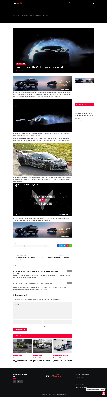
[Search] (93, 3)
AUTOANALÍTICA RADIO (80, 3)
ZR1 (47, 246)
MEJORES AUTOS (49, 3)
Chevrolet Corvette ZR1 (18, 246)
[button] (68, 336)
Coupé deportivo (28, 246)
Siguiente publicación (63, 255)
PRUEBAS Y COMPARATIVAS (37, 3)
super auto (42, 246)
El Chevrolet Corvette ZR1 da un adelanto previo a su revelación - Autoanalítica (35, 271)
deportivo (36, 246)
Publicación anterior (22, 255)
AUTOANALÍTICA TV (68, 3)
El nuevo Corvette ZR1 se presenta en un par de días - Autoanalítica (32, 283)
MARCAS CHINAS (58, 3)
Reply (69, 271)
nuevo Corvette (26, 138)
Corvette (27, 133)
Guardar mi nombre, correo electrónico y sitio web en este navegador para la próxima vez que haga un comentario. (41, 326)
